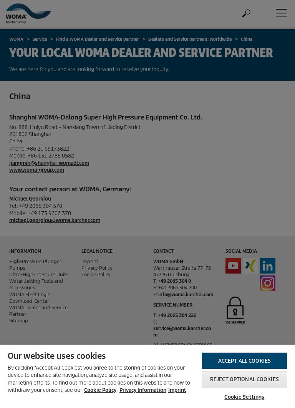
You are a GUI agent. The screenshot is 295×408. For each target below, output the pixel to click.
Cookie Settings (244, 397)
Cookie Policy (100, 390)
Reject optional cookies (244, 379)
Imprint (177, 390)
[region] (147, 376)
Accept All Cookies (244, 361)
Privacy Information (142, 390)
